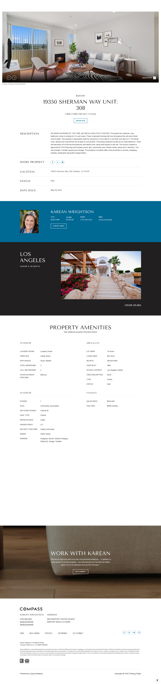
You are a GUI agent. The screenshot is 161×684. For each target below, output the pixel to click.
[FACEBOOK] (124, 632)
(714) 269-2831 (86, 220)
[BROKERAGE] (139, 632)
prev (9, 78)
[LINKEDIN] (129, 632)
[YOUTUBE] (134, 632)
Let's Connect (78, 633)
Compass (80, 649)
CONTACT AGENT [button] (58, 226)
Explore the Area (133, 305)
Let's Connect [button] (80, 571)
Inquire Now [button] (80, 120)
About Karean (34, 633)
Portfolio (48, 633)
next (14, 78)
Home (22, 633)
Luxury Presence (36, 674)
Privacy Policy (135, 674)
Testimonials (62, 633)
